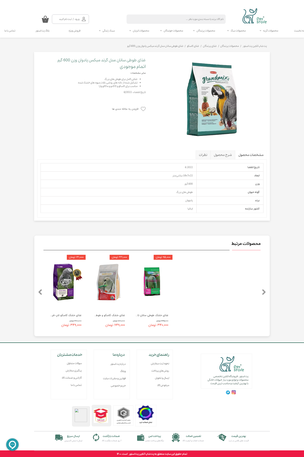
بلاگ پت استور (42, 30)
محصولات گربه (270, 30)
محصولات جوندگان (173, 30)
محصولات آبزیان (141, 30)
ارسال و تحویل (162, 378)
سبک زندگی (108, 30)
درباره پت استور (118, 364)
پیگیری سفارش (74, 370)
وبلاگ (123, 371)
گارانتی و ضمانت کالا (72, 378)
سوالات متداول (74, 363)
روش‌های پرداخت (160, 371)
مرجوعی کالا (163, 385)
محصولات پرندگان (205, 30)
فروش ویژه (74, 30)
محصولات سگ (238, 30)
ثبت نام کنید (65, 19)
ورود (77, 19)
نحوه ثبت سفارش (160, 363)
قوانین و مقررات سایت (114, 378)
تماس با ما (76, 385)
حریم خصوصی (118, 385)
